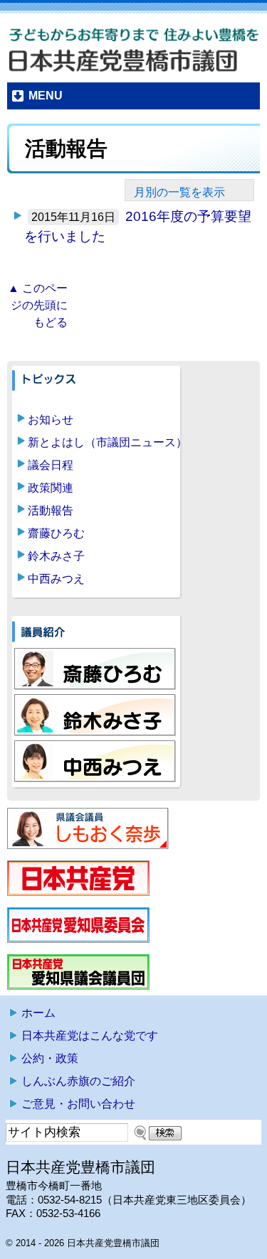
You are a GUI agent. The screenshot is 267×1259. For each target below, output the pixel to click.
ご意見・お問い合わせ (78, 1104)
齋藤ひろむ (56, 533)
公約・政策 (49, 1058)
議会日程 (50, 465)
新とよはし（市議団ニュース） (107, 442)
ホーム (38, 1013)
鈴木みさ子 (56, 556)
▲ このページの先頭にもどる (38, 305)
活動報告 (50, 510)
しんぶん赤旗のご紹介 (78, 1081)
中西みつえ (56, 579)
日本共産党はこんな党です (89, 1036)
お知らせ (50, 420)
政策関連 (50, 488)
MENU (45, 96)
